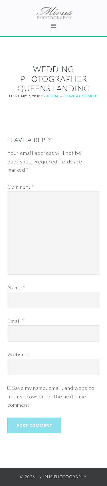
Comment (20, 186)
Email (16, 321)
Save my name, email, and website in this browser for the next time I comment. (50, 396)
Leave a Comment (81, 96)
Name (16, 287)
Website (18, 354)
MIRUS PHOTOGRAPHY (53, 13)
